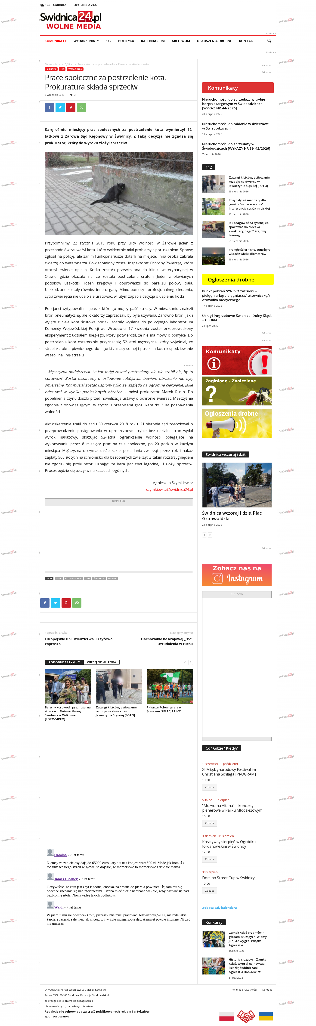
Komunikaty (56, 41)
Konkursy (214, 922)
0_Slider (69, 64)
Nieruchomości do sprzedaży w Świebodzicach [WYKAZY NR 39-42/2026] (236, 146)
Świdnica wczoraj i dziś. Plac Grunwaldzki (232, 516)
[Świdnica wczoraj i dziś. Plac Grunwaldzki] (237, 485)
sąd (87, 578)
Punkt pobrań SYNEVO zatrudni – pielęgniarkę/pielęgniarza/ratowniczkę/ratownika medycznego (236, 295)
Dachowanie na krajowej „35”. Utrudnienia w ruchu (167, 641)
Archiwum (181, 41)
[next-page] (190, 662)
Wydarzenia (84, 41)
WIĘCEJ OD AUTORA (101, 662)
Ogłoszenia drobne (214, 41)
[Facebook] (49, 107)
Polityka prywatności (244, 989)
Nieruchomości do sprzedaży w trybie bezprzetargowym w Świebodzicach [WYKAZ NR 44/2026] (233, 103)
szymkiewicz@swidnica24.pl (169, 489)
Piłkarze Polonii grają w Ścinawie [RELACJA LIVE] (164, 709)
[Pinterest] (70, 107)
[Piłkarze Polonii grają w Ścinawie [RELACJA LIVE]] (170, 686)
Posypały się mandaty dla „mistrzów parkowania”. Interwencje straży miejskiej (249, 204)
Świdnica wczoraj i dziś (226, 454)
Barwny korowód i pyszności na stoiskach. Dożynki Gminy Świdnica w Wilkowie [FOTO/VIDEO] (68, 713)
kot (58, 578)
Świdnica (99, 578)
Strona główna (52, 64)
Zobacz (209, 787)
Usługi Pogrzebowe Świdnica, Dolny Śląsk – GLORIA (237, 317)
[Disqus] (118, 783)
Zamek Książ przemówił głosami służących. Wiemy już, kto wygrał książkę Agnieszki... (248, 938)
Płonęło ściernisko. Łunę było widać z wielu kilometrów (249, 251)
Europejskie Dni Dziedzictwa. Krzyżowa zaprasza (78, 641)
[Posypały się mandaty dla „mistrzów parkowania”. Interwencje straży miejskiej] (213, 206)
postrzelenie (73, 578)
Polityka (126, 41)
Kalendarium (153, 41)
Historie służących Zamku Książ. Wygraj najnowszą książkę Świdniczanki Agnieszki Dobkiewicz (247, 965)
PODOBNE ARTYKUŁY (64, 662)
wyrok (112, 578)
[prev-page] (185, 662)
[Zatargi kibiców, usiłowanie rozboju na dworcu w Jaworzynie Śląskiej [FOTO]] (119, 686)
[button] (269, 41)
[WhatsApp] (81, 107)
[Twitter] (60, 107)
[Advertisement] (119, 538)
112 (108, 41)
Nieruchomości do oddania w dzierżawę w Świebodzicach (235, 125)
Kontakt (247, 41)
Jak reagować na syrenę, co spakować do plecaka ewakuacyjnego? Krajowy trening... (249, 229)
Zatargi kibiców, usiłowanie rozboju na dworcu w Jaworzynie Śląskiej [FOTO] (116, 711)
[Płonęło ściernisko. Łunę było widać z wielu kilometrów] (213, 256)
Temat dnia (75, 69)
